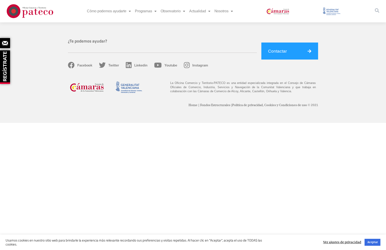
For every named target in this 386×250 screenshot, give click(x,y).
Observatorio (171, 11)
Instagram (200, 65)
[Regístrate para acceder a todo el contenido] (5, 65)
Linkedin (140, 65)
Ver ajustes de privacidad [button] (342, 242)
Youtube (170, 65)
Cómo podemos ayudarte (106, 11)
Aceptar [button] (372, 242)
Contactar (277, 51)
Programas (143, 11)
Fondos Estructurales (215, 105)
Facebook (84, 65)
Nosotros (221, 11)
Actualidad (197, 11)
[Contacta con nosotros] (5, 43)
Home (193, 105)
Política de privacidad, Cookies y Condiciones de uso (269, 105)
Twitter (113, 65)
